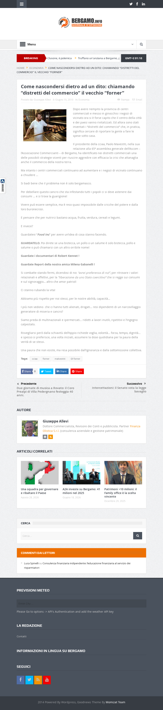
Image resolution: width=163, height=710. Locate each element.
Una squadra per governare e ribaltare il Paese (39, 491)
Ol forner (75, 358)
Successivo (134, 383)
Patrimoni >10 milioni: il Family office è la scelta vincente (120, 492)
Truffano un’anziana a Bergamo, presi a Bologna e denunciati (103, 58)
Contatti (21, 636)
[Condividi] (3, 185)
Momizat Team (115, 702)
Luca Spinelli (31, 563)
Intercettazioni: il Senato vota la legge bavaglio (119, 389)
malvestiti (60, 358)
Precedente (28, 383)
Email (139, 99)
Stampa (125, 99)
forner (46, 358)
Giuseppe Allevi (42, 99)
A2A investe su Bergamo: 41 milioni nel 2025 (81, 491)
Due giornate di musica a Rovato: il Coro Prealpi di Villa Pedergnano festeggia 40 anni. (45, 391)
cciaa (34, 358)
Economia (84, 99)
